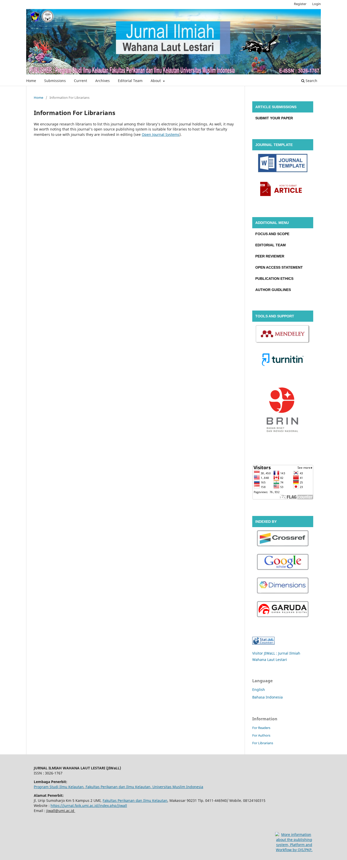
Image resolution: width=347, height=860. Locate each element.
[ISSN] (282, 411)
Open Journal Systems (160, 134)
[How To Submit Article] (282, 189)
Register (300, 4)
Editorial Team (130, 80)
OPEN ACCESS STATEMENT (279, 267)
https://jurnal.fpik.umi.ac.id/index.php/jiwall (89, 805)
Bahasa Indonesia (267, 697)
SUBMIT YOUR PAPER (274, 118)
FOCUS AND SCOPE (272, 234)
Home (31, 80)
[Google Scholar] (282, 562)
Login (316, 4)
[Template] (282, 163)
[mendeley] (282, 335)
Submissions (55, 80)
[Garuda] (282, 610)
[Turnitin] (282, 360)
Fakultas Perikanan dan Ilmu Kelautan (117, 786)
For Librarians (262, 743)
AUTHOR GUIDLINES (273, 290)
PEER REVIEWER (269, 256)
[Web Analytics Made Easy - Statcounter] (263, 643)
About (156, 80)
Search (311, 80)
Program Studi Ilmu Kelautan (59, 786)
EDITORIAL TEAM (270, 245)
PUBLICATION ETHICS (274, 279)
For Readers (261, 727)
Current (80, 80)
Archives (102, 80)
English (258, 689)
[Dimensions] (282, 586)
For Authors (261, 735)
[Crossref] (282, 539)
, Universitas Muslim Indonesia (176, 786)
